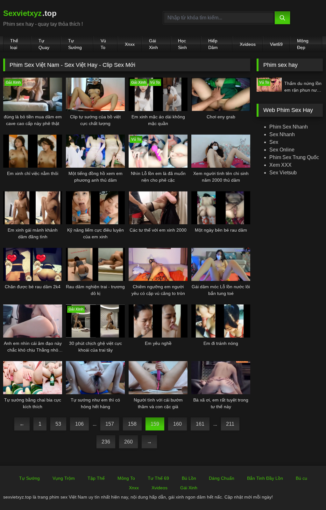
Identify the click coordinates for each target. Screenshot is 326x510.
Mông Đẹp (302, 44)
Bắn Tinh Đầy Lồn (265, 478)
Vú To (103, 44)
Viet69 (276, 44)
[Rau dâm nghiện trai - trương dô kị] (95, 264)
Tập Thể (96, 478)
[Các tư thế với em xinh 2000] (158, 207)
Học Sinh (182, 44)
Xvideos (248, 44)
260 (128, 441)
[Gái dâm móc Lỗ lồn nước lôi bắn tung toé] (220, 264)
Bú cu (301, 478)
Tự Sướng (75, 44)
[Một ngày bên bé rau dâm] (220, 207)
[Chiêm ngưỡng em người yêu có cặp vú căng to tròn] (158, 264)
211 (230, 424)
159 (155, 424)
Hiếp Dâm (213, 44)
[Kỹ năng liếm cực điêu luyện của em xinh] (95, 207)
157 (109, 424)
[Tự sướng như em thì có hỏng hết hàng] (95, 377)
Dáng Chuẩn (221, 478)
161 (200, 424)
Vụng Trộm (64, 478)
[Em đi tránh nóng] (220, 321)
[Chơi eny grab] (220, 94)
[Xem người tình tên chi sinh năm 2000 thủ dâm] (220, 151)
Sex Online (281, 149)
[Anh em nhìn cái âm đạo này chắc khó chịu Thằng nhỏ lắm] (32, 321)
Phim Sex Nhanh (288, 126)
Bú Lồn (189, 478)
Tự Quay (44, 44)
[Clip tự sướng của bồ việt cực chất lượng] (95, 94)
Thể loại (14, 44)
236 (106, 441)
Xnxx (130, 44)
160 (177, 424)
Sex (273, 142)
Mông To (126, 478)
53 (58, 424)
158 (132, 424)
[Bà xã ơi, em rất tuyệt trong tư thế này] (220, 377)
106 (79, 424)
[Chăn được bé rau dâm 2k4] (32, 264)
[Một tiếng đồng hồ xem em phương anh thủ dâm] (95, 151)
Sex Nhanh (282, 134)
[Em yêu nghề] (158, 321)
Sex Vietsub (283, 172)
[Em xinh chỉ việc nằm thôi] (32, 151)
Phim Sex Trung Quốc (294, 157)
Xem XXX (280, 165)
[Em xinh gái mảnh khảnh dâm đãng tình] (32, 207)
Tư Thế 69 (158, 478)
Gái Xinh (153, 44)
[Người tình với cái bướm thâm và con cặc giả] (158, 377)
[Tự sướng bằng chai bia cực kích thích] (32, 377)
